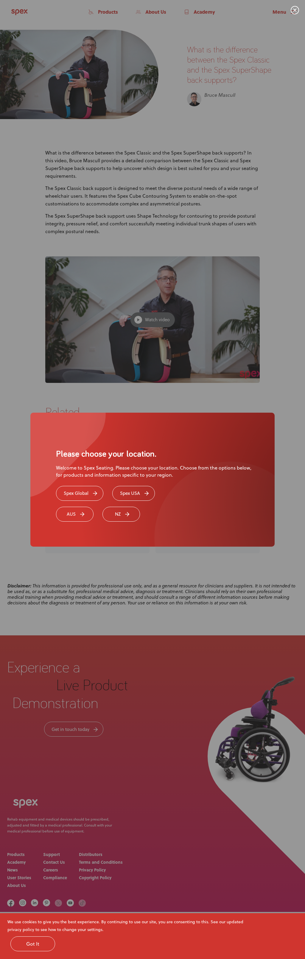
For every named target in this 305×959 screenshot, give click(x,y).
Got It (32, 944)
